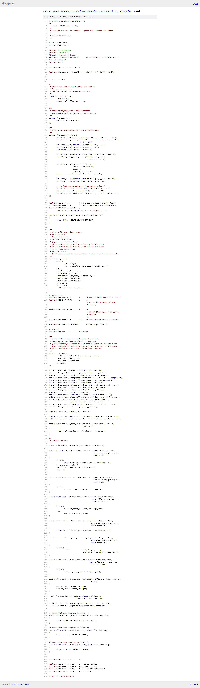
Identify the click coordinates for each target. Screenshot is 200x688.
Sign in (195, 4)
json (196, 684)
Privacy (20, 684)
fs (122, 11)
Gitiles (14, 684)
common (65, 11)
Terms (26, 684)
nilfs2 (128, 11)
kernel (56, 11)
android (47, 11)
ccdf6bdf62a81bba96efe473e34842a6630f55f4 (94, 11)
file (91, 17)
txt (190, 684)
